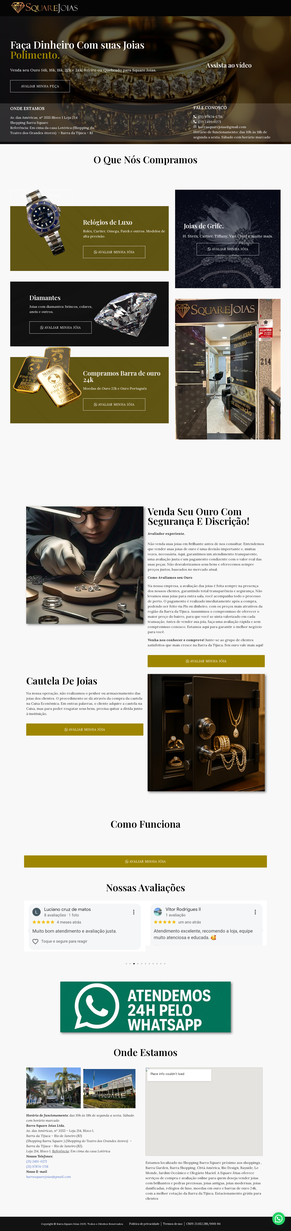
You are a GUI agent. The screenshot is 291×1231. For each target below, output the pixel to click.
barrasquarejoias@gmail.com (48, 1177)
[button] (29, 930)
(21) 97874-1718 (37, 1166)
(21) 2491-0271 (36, 1161)
